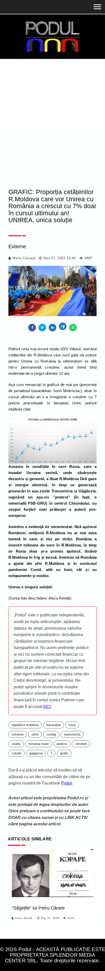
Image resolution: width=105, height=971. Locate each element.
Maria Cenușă (23, 258)
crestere (81, 744)
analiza (62, 744)
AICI (47, 706)
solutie (16, 753)
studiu (16, 744)
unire (34, 734)
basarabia (53, 725)
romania (17, 734)
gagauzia (36, 753)
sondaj (51, 734)
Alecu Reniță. (24, 918)
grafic (64, 753)
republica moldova (25, 725)
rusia (72, 725)
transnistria (72, 734)
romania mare (39, 744)
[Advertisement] (52, 127)
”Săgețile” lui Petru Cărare (38, 908)
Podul (66, 783)
